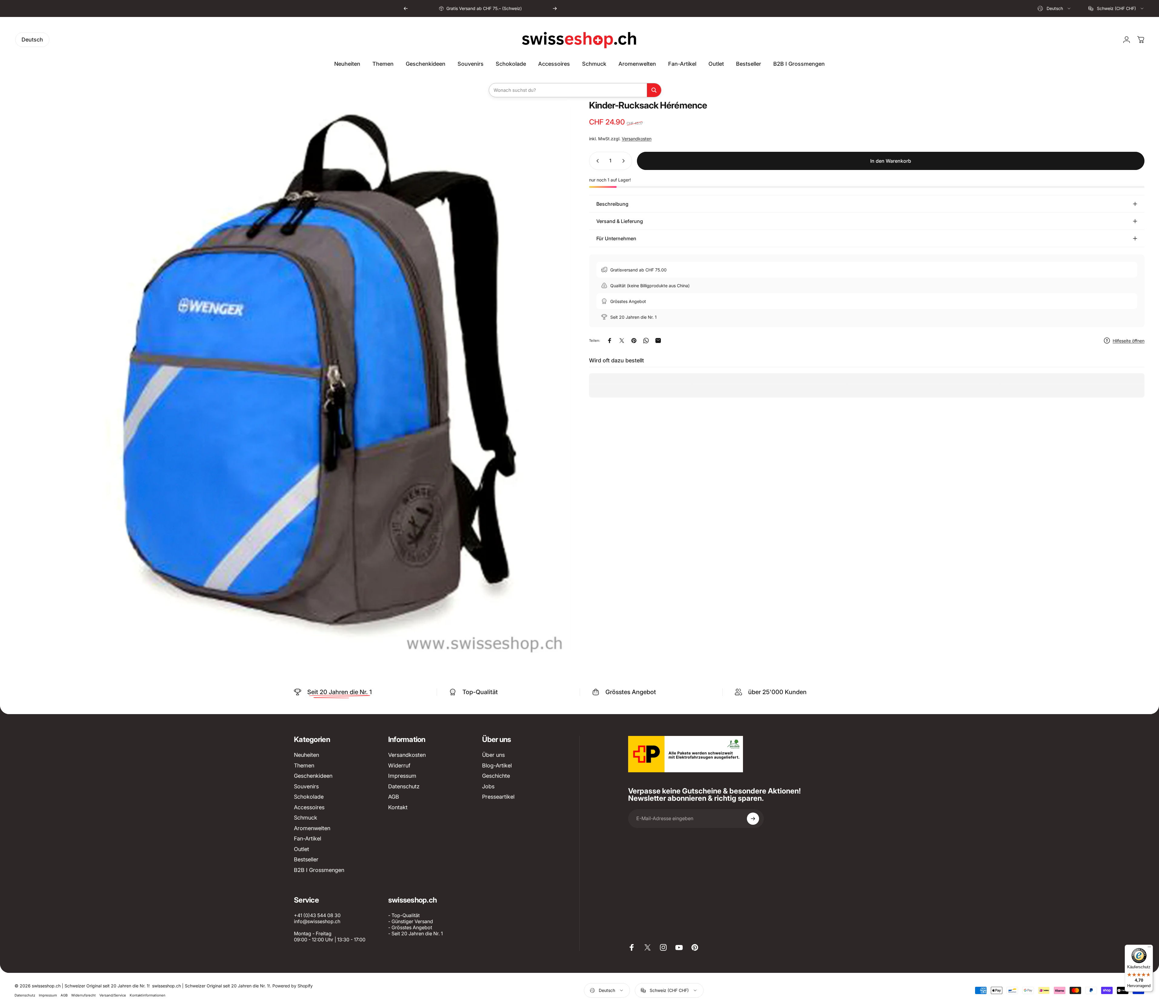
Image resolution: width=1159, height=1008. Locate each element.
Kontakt (398, 807)
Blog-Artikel (497, 765)
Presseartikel (498, 796)
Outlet (301, 849)
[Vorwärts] (554, 8)
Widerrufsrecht (83, 995)
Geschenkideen (313, 776)
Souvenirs (306, 786)
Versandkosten (636, 138)
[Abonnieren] (753, 819)
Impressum (402, 776)
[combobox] (1054, 8)
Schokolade (309, 796)
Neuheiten (306, 755)
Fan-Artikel (307, 838)
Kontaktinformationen (147, 995)
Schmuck (305, 817)
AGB (393, 796)
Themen (304, 765)
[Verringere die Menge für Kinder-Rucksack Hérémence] (596, 161)
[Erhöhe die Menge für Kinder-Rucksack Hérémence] (625, 161)
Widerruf (399, 765)
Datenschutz (404, 786)
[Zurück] (405, 8)
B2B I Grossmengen (319, 870)
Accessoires (309, 807)
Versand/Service (112, 995)
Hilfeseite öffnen (1128, 340)
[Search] (654, 90)
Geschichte (496, 776)
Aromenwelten (312, 828)
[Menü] (1149, 948)
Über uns (493, 755)
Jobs (488, 786)
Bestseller (306, 859)
